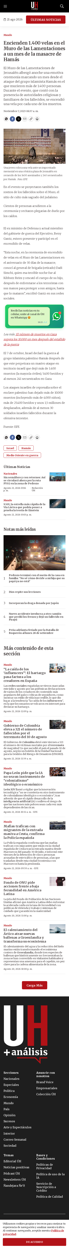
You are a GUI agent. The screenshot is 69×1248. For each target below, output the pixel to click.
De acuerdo (34, 1242)
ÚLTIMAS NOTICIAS (46, 20)
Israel (10, 448)
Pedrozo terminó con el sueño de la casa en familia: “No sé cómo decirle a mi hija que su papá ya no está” (37, 578)
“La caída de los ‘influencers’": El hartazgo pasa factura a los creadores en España (25, 675)
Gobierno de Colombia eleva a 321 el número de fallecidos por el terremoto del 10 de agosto (25, 731)
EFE (35, 812)
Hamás (26, 448)
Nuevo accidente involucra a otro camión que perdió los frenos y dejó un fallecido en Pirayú (36, 616)
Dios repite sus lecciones (25, 592)
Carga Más (35, 985)
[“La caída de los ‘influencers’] (57, 668)
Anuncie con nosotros (45, 1074)
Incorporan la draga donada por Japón (34, 603)
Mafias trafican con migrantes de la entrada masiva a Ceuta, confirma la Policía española (24, 832)
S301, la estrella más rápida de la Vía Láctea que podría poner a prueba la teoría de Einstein (24, 507)
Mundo (8, 35)
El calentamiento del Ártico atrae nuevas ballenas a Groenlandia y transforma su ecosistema (25, 935)
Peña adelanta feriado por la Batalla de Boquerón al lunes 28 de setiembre (34, 632)
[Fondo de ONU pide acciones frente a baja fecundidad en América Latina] (57, 881)
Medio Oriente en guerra (22, 455)
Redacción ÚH (37, 489)
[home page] (34, 6)
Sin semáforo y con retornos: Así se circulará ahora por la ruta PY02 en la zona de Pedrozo (24, 480)
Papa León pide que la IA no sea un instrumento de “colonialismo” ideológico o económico (24, 778)
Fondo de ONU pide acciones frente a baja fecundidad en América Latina (22, 888)
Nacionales (10, 473)
